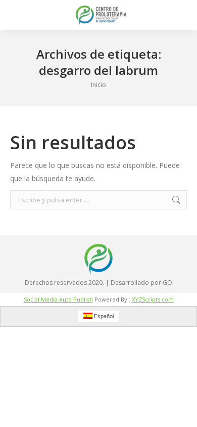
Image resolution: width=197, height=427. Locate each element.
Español (103, 316)
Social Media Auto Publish (58, 299)
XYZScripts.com (153, 299)
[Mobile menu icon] (16, 15)
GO (167, 282)
